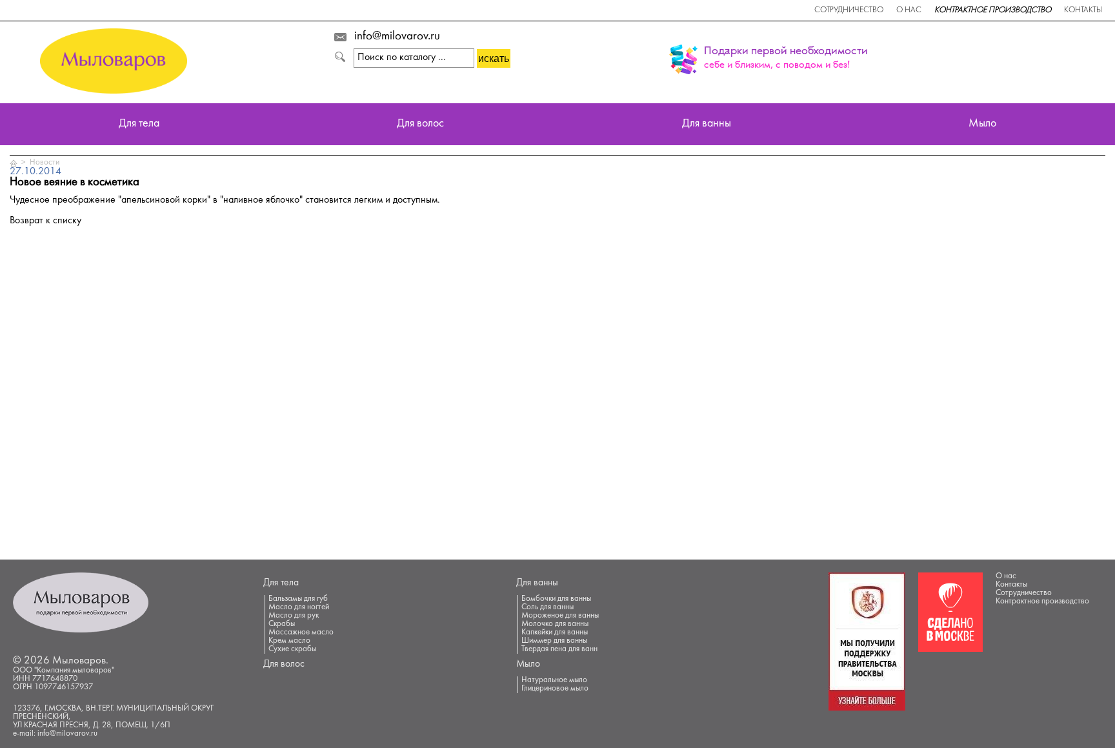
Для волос (420, 124)
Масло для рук (293, 616)
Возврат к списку (45, 221)
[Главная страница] (14, 163)
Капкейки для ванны (554, 632)
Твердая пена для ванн (559, 649)
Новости (44, 163)
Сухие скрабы (292, 649)
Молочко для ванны (554, 624)
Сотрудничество (848, 10)
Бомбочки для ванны (556, 599)
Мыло (982, 124)
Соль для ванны (547, 607)
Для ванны (706, 124)
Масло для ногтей (298, 607)
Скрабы (281, 624)
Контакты (1083, 10)
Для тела (139, 124)
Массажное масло (301, 632)
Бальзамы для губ (298, 599)
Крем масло (289, 641)
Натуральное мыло (554, 680)
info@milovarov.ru (397, 37)
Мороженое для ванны (560, 616)
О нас (908, 10)
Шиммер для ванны (554, 641)
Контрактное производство (992, 10)
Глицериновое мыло (554, 688)
